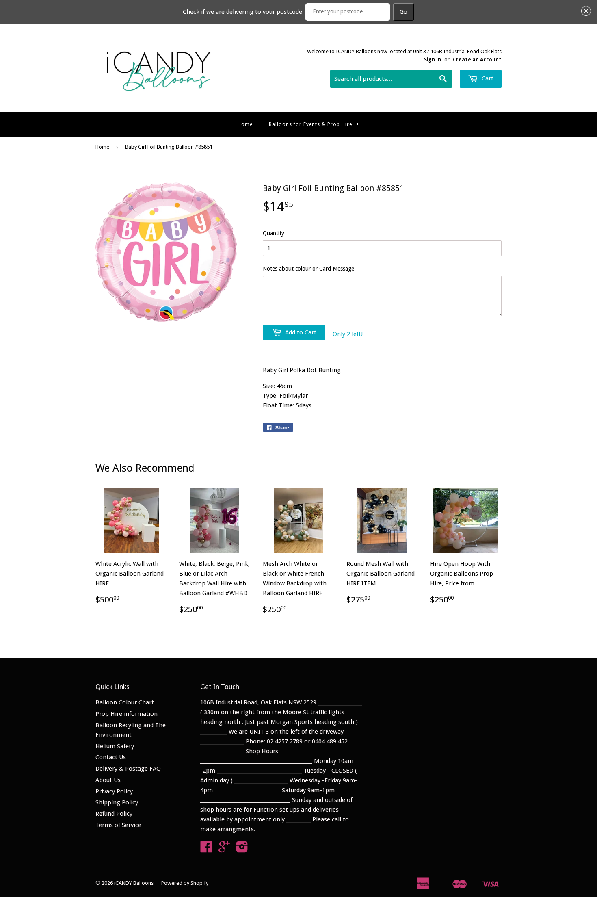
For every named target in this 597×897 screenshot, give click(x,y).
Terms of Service (118, 825)
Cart (486, 78)
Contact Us (110, 757)
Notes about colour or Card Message (308, 268)
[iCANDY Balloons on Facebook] (206, 849)
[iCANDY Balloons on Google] (224, 849)
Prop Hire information (126, 713)
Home (245, 124)
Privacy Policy (114, 791)
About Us (108, 780)
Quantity (273, 233)
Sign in (432, 59)
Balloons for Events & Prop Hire (314, 124)
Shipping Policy (116, 802)
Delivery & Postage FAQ (128, 768)
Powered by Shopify (184, 883)
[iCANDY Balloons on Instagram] (242, 849)
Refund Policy (113, 813)
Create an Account (477, 59)
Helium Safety (114, 746)
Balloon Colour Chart (124, 702)
